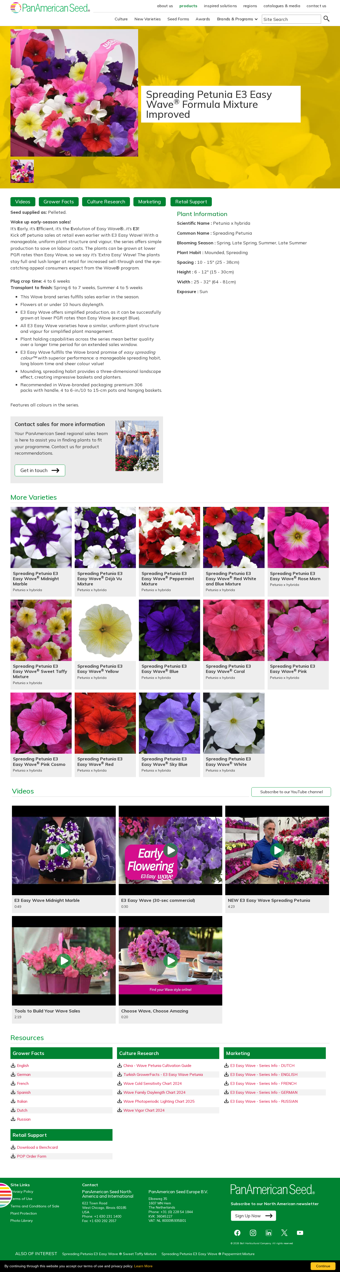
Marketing (149, 202)
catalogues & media (282, 5)
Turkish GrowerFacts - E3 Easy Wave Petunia (163, 1074)
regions (250, 5)
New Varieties (147, 18)
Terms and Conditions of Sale (34, 1206)
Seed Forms (178, 18)
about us (165, 5)
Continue (323, 1266)
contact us (317, 5)
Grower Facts (59, 202)
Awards (203, 18)
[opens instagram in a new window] (254, 1232)
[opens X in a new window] (285, 1232)
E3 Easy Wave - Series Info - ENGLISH (263, 1074)
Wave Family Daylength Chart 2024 (154, 1092)
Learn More (143, 1266)
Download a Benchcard (37, 1147)
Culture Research (106, 202)
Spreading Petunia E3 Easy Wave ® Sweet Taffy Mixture (109, 1254)
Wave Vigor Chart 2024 (144, 1110)
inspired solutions (220, 5)
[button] (238, 19)
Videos (22, 202)
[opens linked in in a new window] (270, 1232)
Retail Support (191, 202)
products (188, 5)
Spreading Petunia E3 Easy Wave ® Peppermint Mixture (208, 1254)
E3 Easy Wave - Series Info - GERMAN (263, 1092)
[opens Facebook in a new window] (238, 1232)
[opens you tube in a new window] (301, 1232)
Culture (121, 18)
